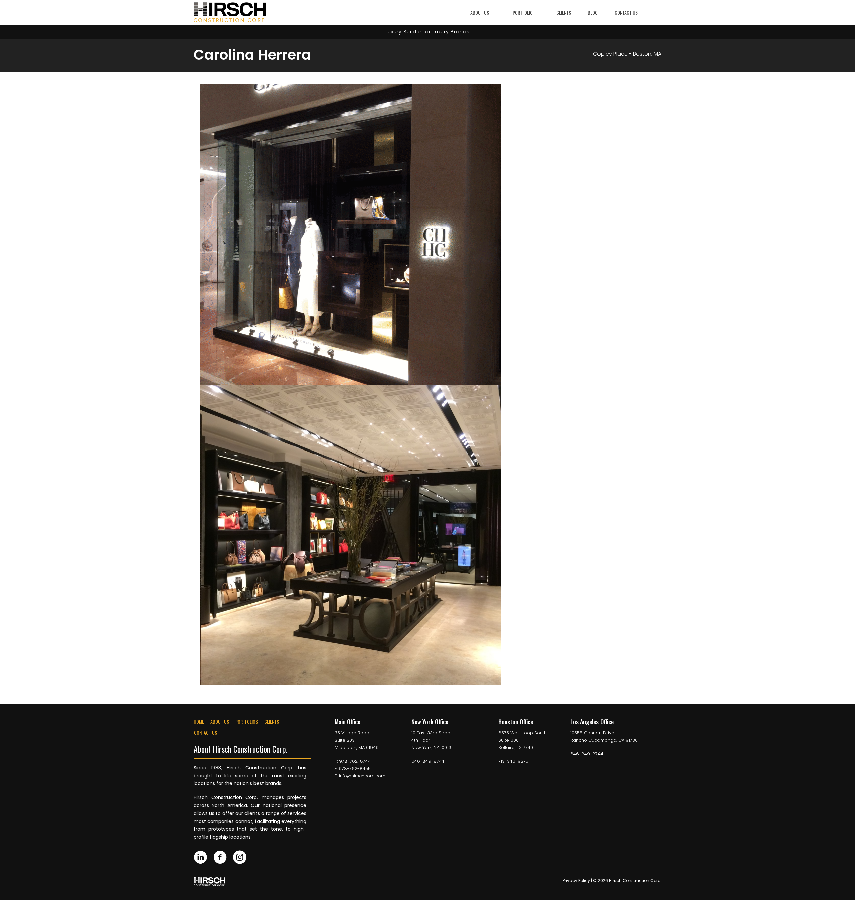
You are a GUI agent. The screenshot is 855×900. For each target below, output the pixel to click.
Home (199, 721)
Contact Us (626, 12)
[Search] (657, 12)
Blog (593, 12)
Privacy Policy (576, 880)
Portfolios (246, 721)
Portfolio (523, 12)
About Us (479, 12)
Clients (563, 12)
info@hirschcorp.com (362, 776)
